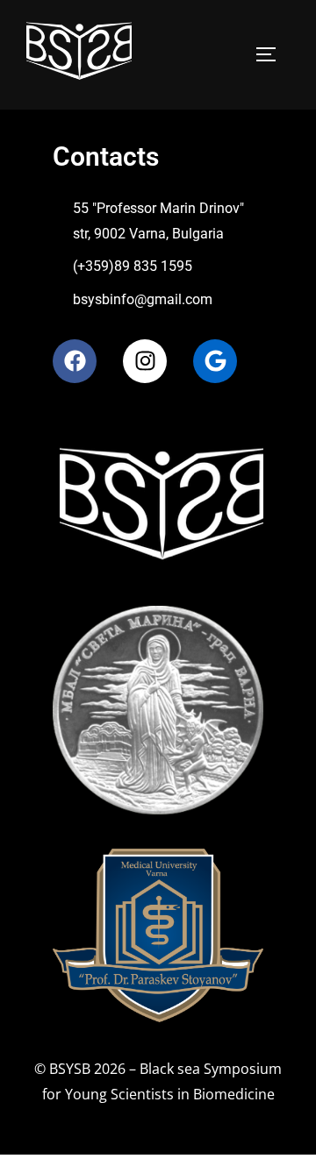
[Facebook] (75, 361)
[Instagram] (145, 361)
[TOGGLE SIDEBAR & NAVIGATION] (272, 54)
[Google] (215, 361)
